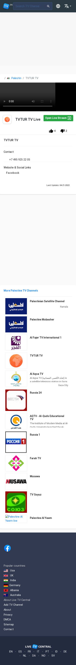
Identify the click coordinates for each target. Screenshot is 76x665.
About (7, 609)
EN (11, 651)
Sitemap (9, 624)
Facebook (12, 172)
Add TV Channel (13, 604)
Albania (14, 590)
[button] (67, 6)
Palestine (17, 78)
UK (11, 575)
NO (43, 655)
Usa (12, 570)
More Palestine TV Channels (21, 290)
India (12, 580)
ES (20, 651)
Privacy (8, 614)
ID (56, 651)
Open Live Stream (56, 117)
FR (29, 651)
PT (47, 651)
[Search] (48, 6)
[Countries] (58, 6)
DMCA (7, 619)
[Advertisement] (38, 39)
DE (65, 651)
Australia (15, 595)
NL (24, 655)
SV (53, 655)
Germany (14, 585)
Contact (9, 629)
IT (38, 651)
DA (34, 655)
